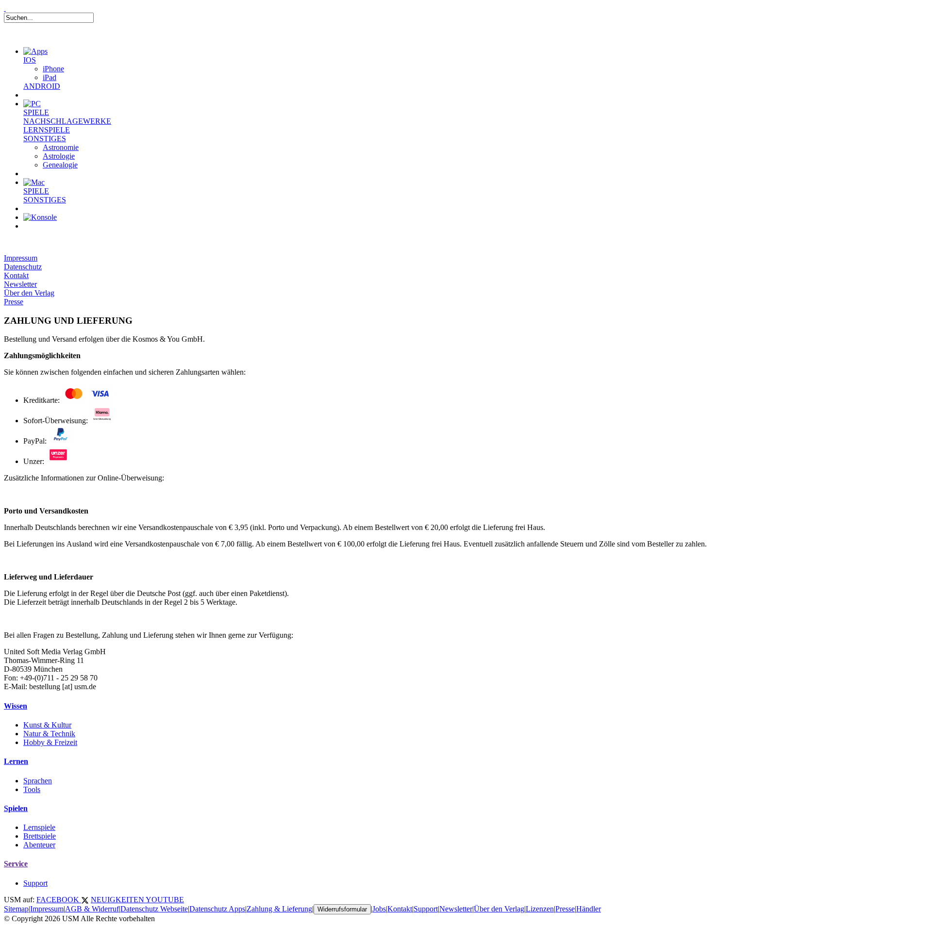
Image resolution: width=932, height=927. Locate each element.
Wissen (15, 706)
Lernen (16, 761)
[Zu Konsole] (40, 217)
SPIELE (36, 112)
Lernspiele (39, 827)
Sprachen (37, 781)
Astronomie (61, 147)
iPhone (53, 69)
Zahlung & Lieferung (279, 909)
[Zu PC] (32, 103)
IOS (29, 60)
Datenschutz (23, 267)
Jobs (379, 909)
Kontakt (16, 275)
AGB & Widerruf (92, 909)
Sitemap (16, 909)
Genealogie (60, 165)
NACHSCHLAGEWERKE (67, 121)
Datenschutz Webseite (154, 909)
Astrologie (59, 156)
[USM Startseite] (5, 8)
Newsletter (20, 284)
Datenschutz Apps (217, 909)
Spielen (16, 808)
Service (16, 864)
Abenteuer (39, 845)
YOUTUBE (165, 899)
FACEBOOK (58, 899)
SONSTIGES (44, 138)
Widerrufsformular (342, 909)
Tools (31, 789)
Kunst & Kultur (47, 725)
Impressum (20, 258)
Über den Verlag (29, 293)
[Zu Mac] (34, 182)
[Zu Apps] (35, 51)
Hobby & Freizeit (50, 742)
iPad (49, 77)
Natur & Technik (49, 733)
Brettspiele (39, 836)
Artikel (45, 238)
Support (35, 883)
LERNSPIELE (46, 130)
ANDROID (41, 86)
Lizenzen (540, 909)
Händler (588, 909)
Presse (13, 302)
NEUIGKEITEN (118, 899)
